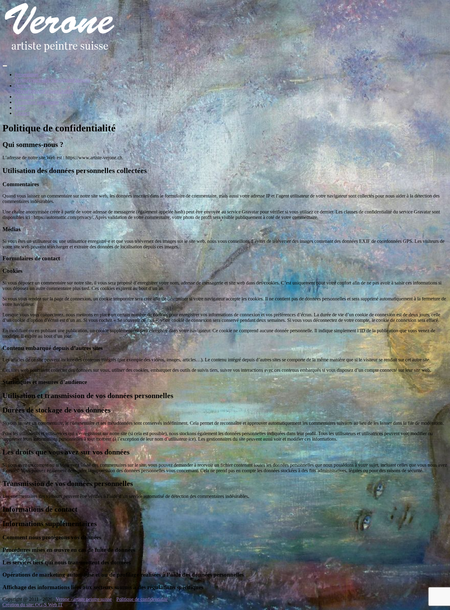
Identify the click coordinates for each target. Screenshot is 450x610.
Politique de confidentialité (142, 599)
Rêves (21, 91)
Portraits (35, 91)
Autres (66, 91)
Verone (21, 80)
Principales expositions (50, 80)
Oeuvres (23, 85)
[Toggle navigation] (4, 66)
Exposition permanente (37, 102)
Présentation (26, 74)
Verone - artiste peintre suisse (84, 599)
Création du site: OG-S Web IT (32, 604)
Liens (20, 107)
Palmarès (81, 80)
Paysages (51, 91)
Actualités (24, 96)
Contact (22, 113)
